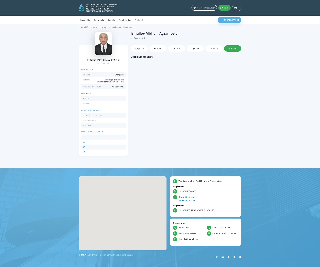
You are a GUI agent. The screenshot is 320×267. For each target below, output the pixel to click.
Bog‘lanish (139, 20)
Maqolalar (139, 48)
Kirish (226, 7)
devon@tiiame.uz (186, 197)
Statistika (112, 20)
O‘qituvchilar (99, 20)
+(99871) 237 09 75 (205, 210)
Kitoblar (158, 48)
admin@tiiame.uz (186, 200)
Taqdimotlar (176, 48)
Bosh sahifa (85, 20)
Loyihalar (195, 48)
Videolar (233, 48)
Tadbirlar (214, 48)
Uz (235, 7)
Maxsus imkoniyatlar (206, 7)
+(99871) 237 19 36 (187, 210)
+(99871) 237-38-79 (187, 233)
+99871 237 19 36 (231, 20)
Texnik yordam (125, 20)
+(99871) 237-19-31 (221, 227)
